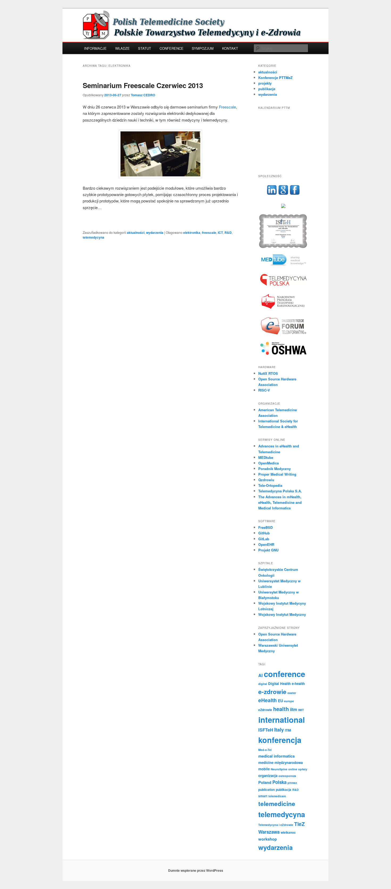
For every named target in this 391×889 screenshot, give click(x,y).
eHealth (267, 700)
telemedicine (276, 803)
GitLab (263, 538)
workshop (267, 839)
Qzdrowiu (266, 479)
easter (292, 693)
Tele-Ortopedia (270, 485)
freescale (209, 232)
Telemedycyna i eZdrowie (275, 825)
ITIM (288, 730)
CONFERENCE (172, 48)
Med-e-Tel (265, 750)
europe (289, 701)
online (292, 769)
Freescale (227, 107)
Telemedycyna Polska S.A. (280, 490)
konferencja (279, 739)
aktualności (135, 232)
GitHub (264, 532)
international (281, 719)
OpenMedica (268, 463)
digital (262, 684)
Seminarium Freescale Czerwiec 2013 (143, 85)
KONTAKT (230, 48)
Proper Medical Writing (277, 474)
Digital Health (279, 683)
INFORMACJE (95, 48)
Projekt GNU (268, 549)
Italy (279, 729)
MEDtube (265, 457)
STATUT (144, 48)
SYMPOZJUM (203, 48)
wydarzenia (154, 232)
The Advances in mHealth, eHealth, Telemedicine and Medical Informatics (280, 502)
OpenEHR (266, 544)
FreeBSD (265, 527)
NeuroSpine (279, 769)
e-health (298, 683)
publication (266, 789)
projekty (265, 83)
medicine (265, 762)
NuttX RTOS (268, 373)
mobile (264, 768)
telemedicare (277, 796)
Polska (279, 782)
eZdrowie (265, 709)
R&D (228, 232)
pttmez (292, 783)
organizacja (267, 775)
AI (260, 675)
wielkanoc (288, 832)
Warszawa (269, 832)
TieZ (299, 824)
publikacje (266, 88)
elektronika (191, 232)
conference (284, 673)
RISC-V (264, 390)
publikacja (283, 789)
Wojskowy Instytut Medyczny (282, 614)
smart (262, 796)
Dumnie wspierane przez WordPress (195, 870)
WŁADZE (122, 48)
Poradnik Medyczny (274, 468)
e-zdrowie (272, 691)
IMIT (301, 710)
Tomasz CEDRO (143, 95)
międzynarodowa (288, 762)
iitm (293, 709)
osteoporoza (287, 776)
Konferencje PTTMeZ (275, 77)
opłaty (302, 769)
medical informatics (276, 756)
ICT (220, 232)
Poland (264, 782)
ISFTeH (265, 730)
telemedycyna (93, 237)
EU (280, 700)
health (281, 709)
